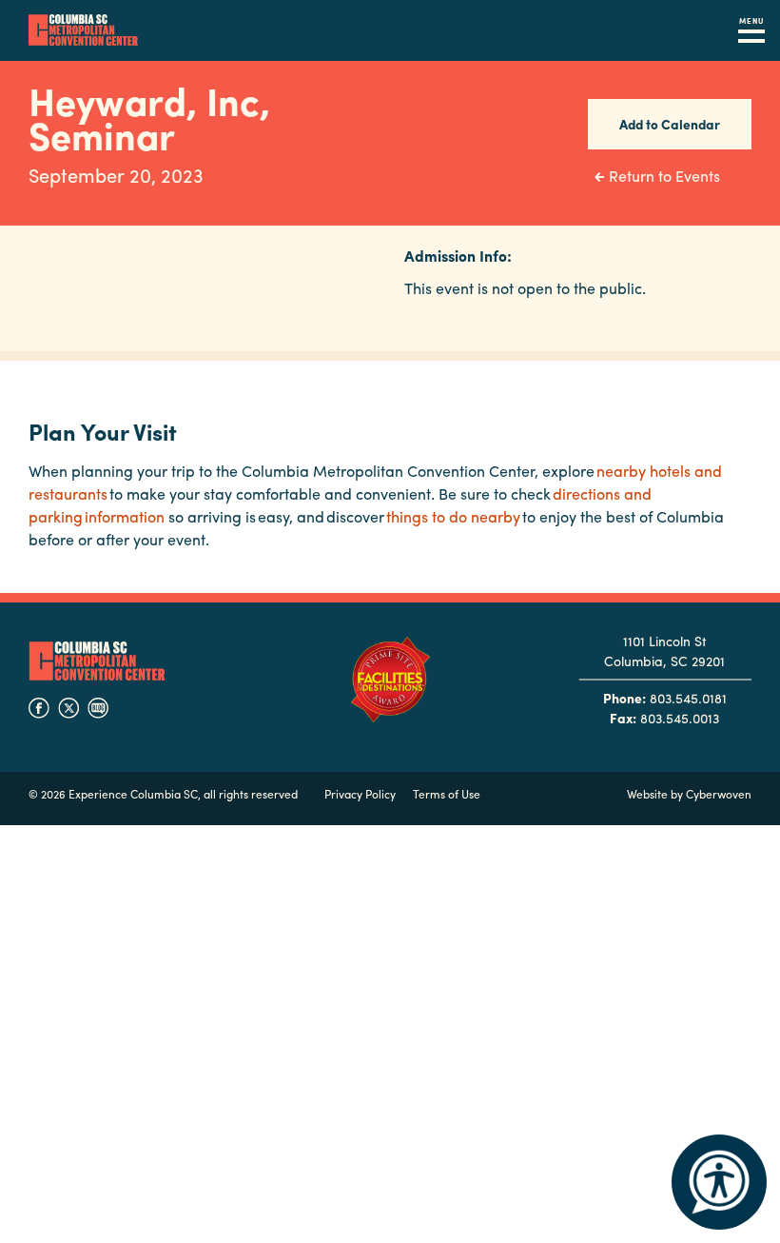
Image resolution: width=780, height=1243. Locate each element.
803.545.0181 (688, 697)
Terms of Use (446, 793)
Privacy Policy (360, 793)
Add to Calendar (669, 123)
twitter (68, 708)
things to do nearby (453, 516)
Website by (689, 793)
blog (98, 708)
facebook (39, 708)
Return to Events (664, 176)
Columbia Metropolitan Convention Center (83, 30)
